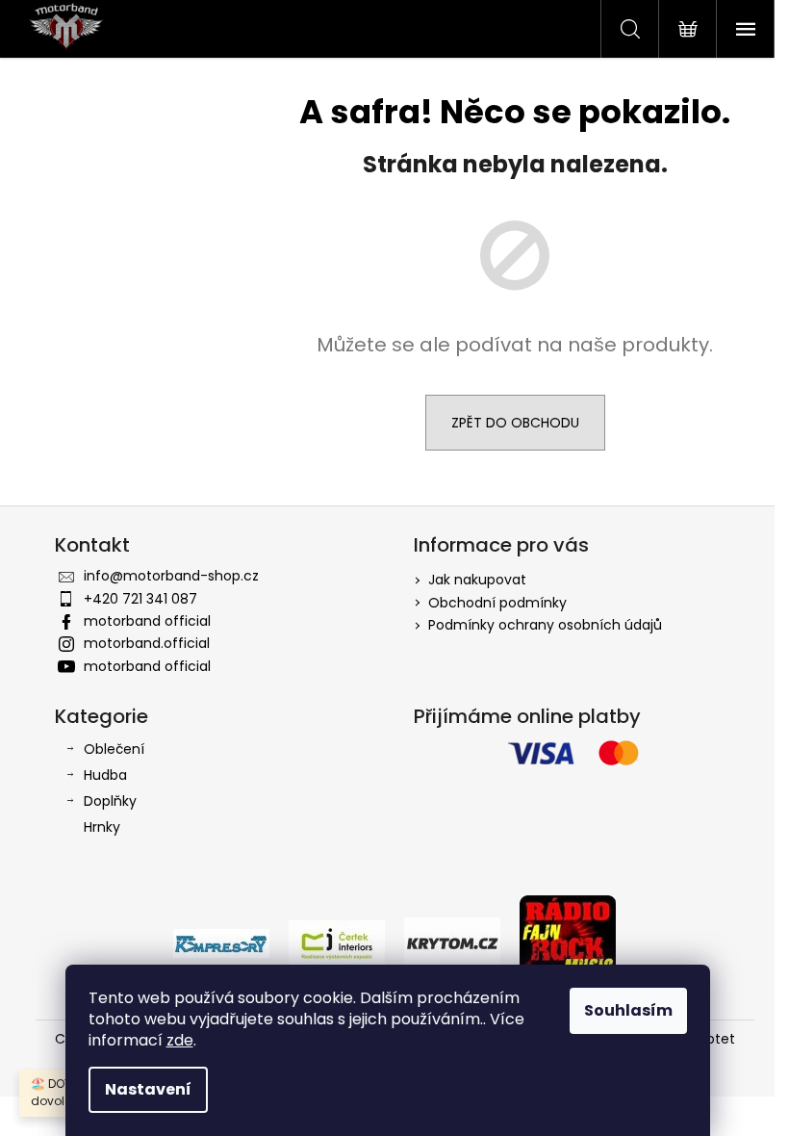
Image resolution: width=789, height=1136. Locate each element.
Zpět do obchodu (515, 422)
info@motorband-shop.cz (171, 575)
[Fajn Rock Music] (568, 942)
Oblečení (114, 749)
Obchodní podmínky (497, 602)
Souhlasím (628, 1010)
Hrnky (102, 827)
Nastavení (148, 1089)
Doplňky (110, 801)
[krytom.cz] (452, 942)
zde (179, 1040)
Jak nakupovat (477, 579)
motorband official (147, 621)
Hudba (105, 775)
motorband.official (147, 643)
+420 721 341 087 (140, 598)
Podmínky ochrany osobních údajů (545, 624)
